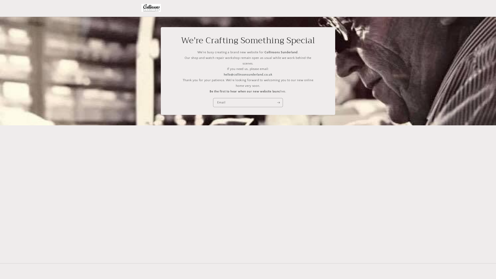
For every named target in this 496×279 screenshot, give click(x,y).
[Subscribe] (278, 102)
